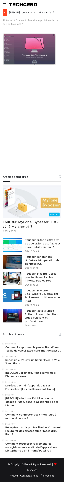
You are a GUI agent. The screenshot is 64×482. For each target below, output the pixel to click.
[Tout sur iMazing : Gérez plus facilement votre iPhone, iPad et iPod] (12, 278)
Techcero (32, 470)
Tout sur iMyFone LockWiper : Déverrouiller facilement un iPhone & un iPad (42, 296)
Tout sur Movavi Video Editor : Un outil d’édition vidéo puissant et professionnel (41, 316)
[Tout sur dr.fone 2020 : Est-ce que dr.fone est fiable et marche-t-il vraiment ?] (12, 245)
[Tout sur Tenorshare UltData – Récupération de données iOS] (12, 262)
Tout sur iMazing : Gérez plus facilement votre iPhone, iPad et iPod (40, 277)
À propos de (47, 475)
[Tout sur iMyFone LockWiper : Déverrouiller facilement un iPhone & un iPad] (12, 295)
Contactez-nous (29, 475)
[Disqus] (32, 122)
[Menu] (4, 6)
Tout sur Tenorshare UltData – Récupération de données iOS (42, 260)
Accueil (9, 20)
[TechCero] (23, 4)
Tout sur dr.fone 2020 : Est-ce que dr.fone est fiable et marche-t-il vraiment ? (43, 243)
